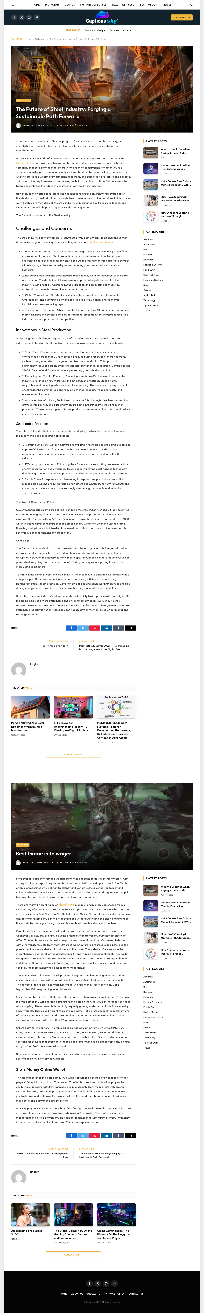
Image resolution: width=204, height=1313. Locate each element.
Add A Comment (73, 754)
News (146, 285)
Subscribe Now (181, 17)
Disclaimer (94, 1294)
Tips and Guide (150, 305)
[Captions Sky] (102, 17)
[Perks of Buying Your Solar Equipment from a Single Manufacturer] (30, 707)
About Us (77, 1294)
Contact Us (129, 30)
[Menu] (13, 4)
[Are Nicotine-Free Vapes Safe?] (30, 1214)
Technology (148, 4)
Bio (145, 249)
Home (36, 4)
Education (148, 259)
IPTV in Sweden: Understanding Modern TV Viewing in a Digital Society (71, 726)
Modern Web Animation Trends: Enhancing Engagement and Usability (175, 167)
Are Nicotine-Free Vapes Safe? (26, 1232)
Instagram (52, 4)
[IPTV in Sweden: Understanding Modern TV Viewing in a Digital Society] (73, 707)
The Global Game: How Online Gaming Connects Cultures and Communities (73, 1234)
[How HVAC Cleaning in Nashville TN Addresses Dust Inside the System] (150, 200)
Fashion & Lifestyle (93, 4)
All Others (148, 239)
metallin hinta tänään (100, 242)
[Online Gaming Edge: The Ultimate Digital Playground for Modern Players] (116, 1214)
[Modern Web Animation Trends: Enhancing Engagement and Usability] (150, 168)
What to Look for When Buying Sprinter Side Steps (175, 151)
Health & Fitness (123, 4)
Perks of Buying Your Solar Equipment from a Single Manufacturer (27, 726)
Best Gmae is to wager (55, 645)
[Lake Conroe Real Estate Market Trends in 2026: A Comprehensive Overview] (150, 184)
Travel (166, 4)
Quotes (70, 4)
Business (114, 30)
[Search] (191, 4)
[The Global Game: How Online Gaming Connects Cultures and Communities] (73, 1214)
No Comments (66, 125)
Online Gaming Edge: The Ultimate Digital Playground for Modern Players (114, 1234)
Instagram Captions (153, 280)
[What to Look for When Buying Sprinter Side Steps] (150, 152)
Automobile (149, 244)
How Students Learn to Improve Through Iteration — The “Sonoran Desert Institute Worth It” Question (176, 214)
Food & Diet (149, 269)
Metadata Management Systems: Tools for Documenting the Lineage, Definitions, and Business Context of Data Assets (114, 730)
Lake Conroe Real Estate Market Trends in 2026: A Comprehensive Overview (176, 183)
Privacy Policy (115, 1294)
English (29, 125)
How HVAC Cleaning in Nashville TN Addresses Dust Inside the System (175, 198)
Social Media (149, 295)
